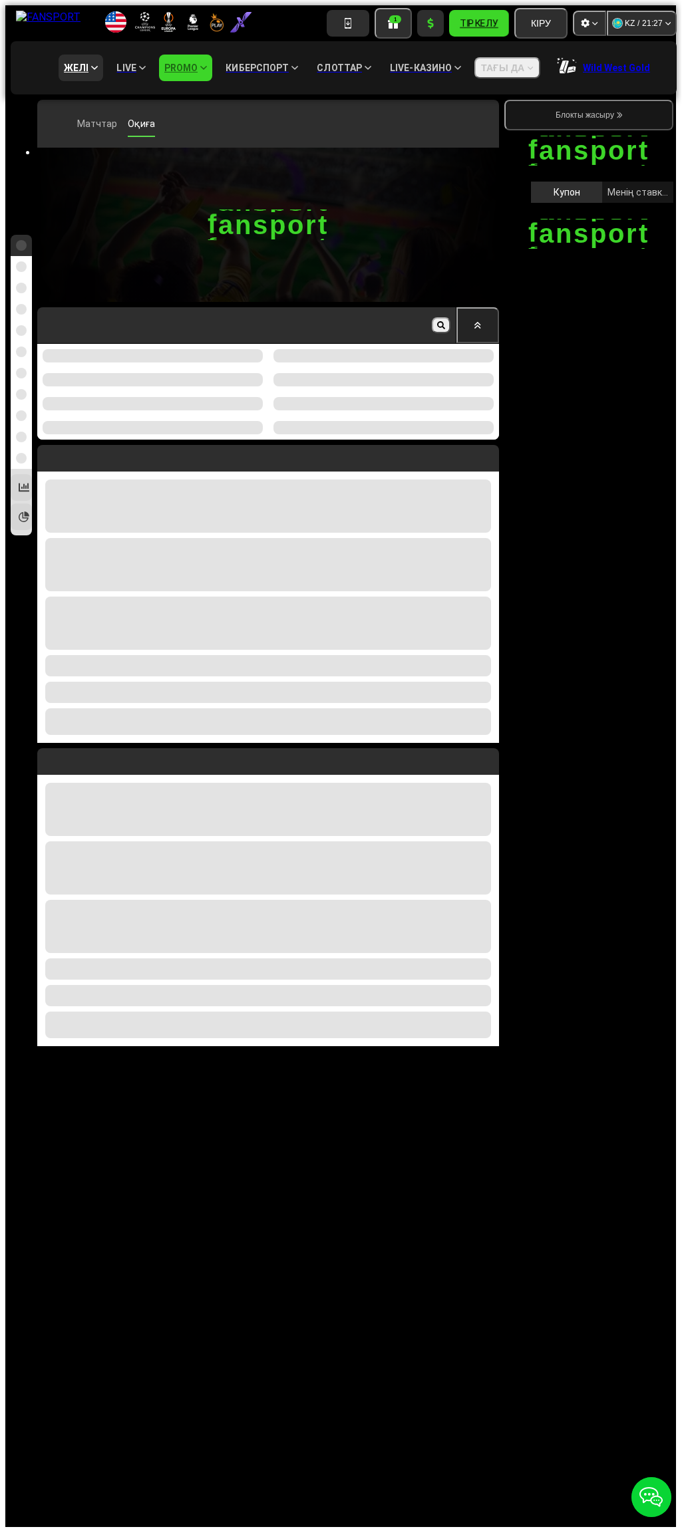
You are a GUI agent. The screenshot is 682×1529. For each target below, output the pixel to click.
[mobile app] (348, 23)
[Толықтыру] (430, 23)
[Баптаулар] (589, 23)
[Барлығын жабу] (477, 325)
